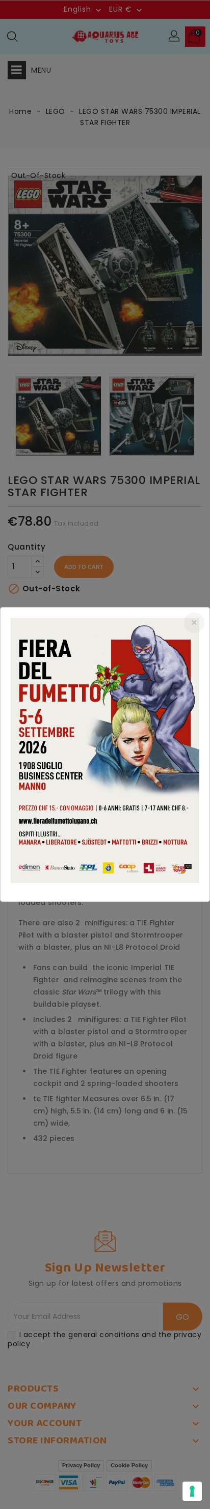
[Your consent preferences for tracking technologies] (192, 1491)
